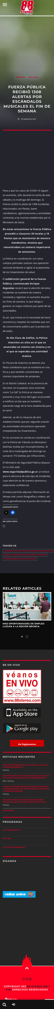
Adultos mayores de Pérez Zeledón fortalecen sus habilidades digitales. (25, 801)
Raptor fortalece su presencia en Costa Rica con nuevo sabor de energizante (26, 777)
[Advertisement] (27, 43)
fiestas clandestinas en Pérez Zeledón (25, 555)
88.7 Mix (7, 839)
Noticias (20, 77)
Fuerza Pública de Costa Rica (20, 559)
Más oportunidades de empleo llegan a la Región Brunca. (24, 625)
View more (27, 606)
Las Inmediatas (11, 830)
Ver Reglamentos (27, 744)
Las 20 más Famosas (14, 847)
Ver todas (8, 811)
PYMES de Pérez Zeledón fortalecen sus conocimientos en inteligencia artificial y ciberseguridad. (26, 789)
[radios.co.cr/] (19, 897)
